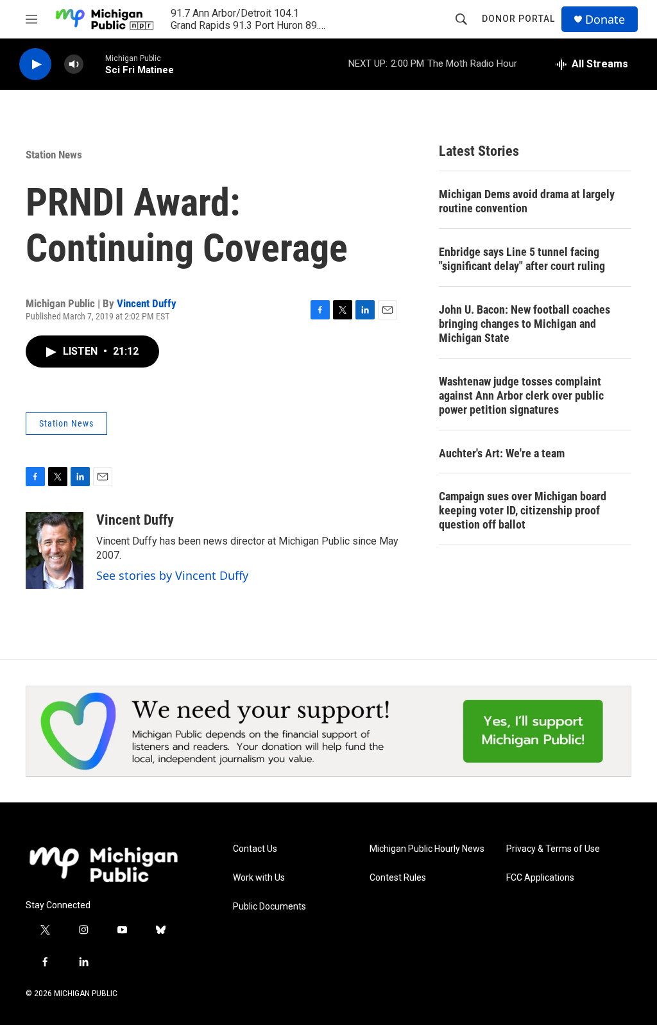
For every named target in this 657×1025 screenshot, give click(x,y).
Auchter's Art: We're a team (502, 453)
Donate (605, 19)
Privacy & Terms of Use (553, 849)
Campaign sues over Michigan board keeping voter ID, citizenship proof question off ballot (522, 510)
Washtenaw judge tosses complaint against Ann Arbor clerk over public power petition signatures (521, 395)
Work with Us (259, 878)
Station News (54, 154)
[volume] (74, 64)
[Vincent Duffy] (54, 550)
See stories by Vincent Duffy (172, 575)
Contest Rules (398, 878)
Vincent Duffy (146, 303)
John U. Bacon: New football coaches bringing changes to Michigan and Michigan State (524, 323)
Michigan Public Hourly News (427, 849)
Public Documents (269, 906)
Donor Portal (518, 18)
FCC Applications (540, 878)
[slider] (94, 64)
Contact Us (255, 849)
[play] (35, 64)
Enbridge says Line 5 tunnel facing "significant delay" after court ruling (522, 259)
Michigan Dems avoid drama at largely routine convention (527, 201)
